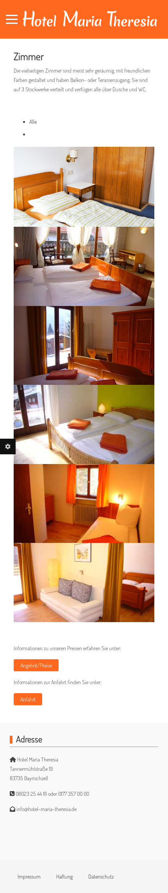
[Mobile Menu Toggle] (12, 19)
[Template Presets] (8, 446)
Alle (33, 121)
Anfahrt (28, 699)
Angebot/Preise (36, 665)
